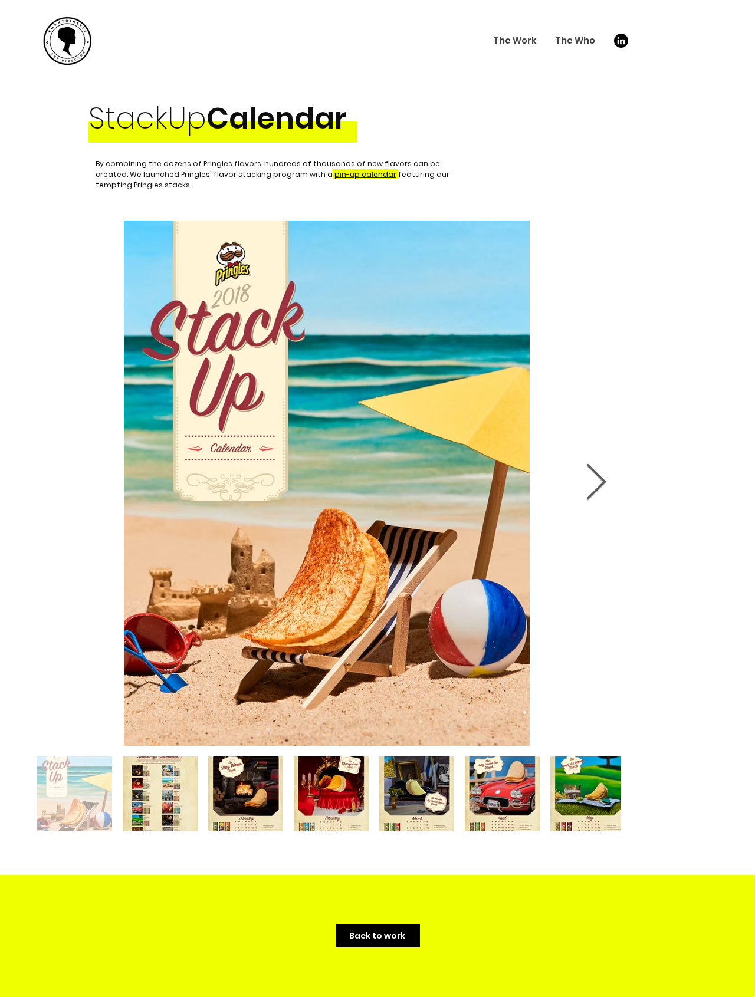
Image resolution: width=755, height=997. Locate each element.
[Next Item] (596, 482)
